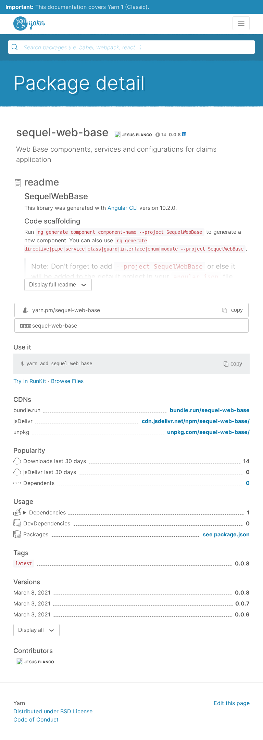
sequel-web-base (54, 325)
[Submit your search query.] (14, 47)
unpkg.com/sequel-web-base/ (208, 432)
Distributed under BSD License (52, 711)
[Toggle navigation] (241, 23)
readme (41, 182)
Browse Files (67, 381)
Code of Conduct (36, 719)
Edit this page (232, 703)
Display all (31, 630)
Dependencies (47, 512)
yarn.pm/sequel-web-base (66, 310)
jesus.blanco (137, 134)
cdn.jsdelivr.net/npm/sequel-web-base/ (196, 421)
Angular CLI (123, 207)
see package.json (226, 534)
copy (237, 310)
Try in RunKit (29, 381)
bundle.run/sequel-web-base (210, 410)
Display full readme (52, 285)
